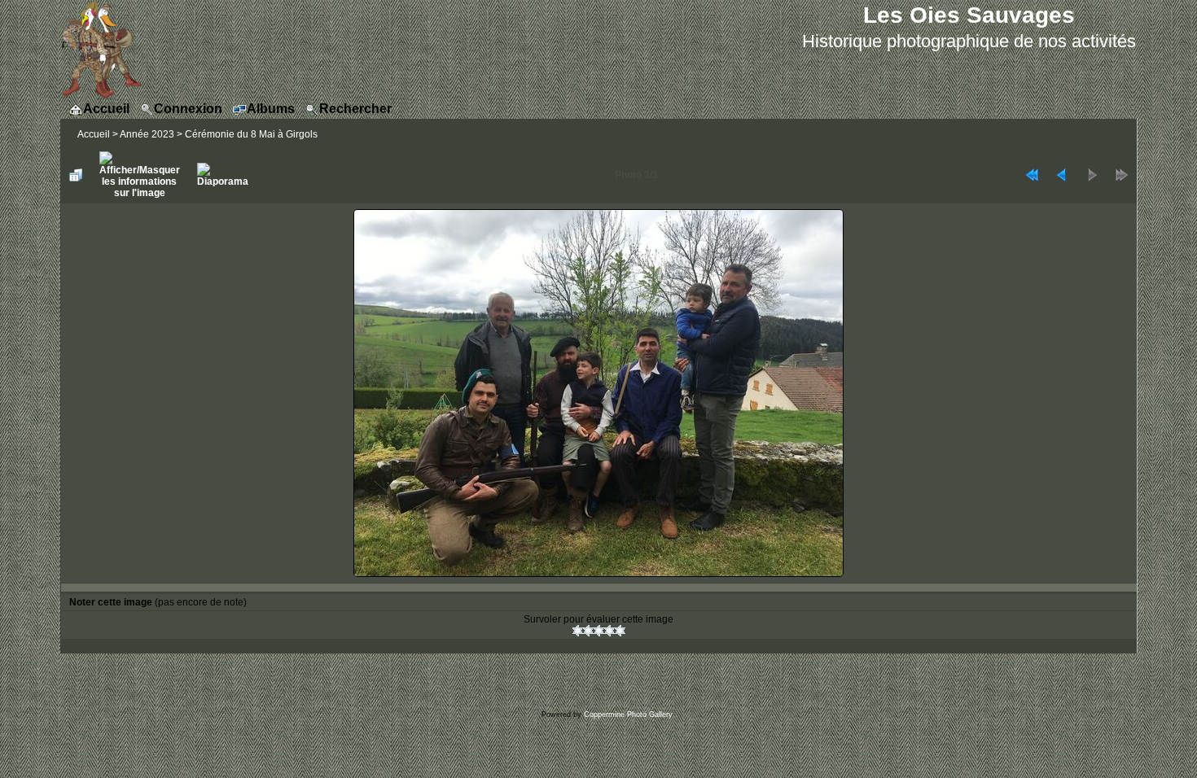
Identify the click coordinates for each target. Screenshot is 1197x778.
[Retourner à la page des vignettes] (75, 175)
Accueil (93, 134)
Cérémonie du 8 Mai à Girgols (251, 134)
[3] (599, 630)
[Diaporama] (222, 175)
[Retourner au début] (1031, 175)
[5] (620, 630)
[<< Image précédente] (1061, 175)
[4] (609, 630)
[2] (588, 630)
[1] (577, 630)
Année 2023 (147, 134)
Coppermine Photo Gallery (628, 714)
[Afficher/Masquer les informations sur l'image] (139, 175)
